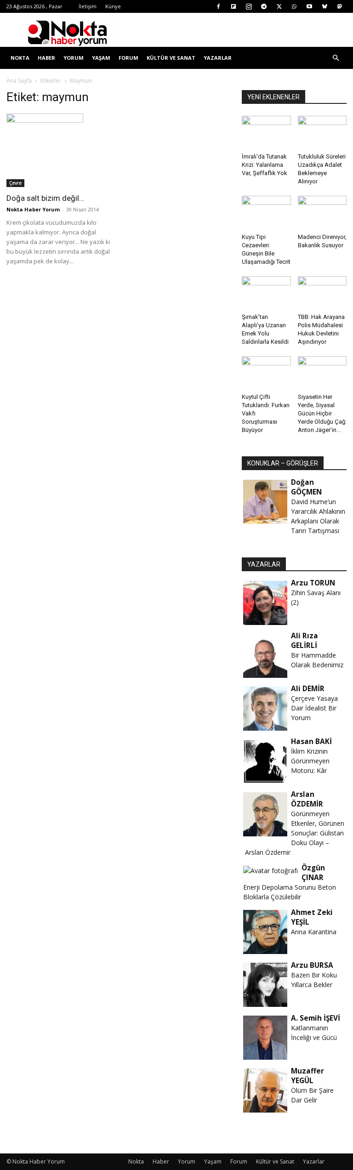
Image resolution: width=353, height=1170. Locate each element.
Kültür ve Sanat (171, 57)
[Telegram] (264, 6)
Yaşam (101, 57)
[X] (279, 6)
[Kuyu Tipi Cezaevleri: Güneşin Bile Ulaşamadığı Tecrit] (266, 212)
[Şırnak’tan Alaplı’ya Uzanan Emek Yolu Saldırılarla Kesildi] (266, 293)
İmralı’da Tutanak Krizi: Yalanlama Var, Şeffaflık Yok (264, 164)
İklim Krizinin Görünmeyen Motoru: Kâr (310, 761)
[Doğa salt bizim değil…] (58, 150)
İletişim (88, 6)
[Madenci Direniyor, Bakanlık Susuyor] (322, 212)
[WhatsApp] (294, 6)
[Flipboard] (233, 6)
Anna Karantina (313, 931)
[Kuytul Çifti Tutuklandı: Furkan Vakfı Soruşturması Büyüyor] (266, 373)
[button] (336, 58)
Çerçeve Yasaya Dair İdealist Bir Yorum (314, 708)
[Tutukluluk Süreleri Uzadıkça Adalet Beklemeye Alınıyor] (322, 132)
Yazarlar (218, 57)
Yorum (73, 57)
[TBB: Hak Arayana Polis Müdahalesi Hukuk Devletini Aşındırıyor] (322, 293)
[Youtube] (309, 6)
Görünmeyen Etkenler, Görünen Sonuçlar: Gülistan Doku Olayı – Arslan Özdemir (293, 833)
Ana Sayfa (19, 81)
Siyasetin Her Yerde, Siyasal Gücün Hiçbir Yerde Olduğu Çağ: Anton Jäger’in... (322, 413)
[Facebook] (218, 6)
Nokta (20, 57)
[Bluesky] (324, 6)
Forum (128, 57)
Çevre (15, 183)
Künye (113, 6)
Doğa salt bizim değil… (45, 198)
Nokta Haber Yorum (33, 209)
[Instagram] (249, 6)
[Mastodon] (340, 6)
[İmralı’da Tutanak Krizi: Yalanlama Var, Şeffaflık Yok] (266, 132)
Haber (46, 57)
